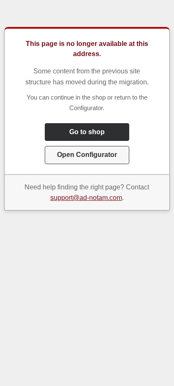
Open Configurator (87, 154)
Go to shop (87, 131)
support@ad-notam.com (86, 197)
